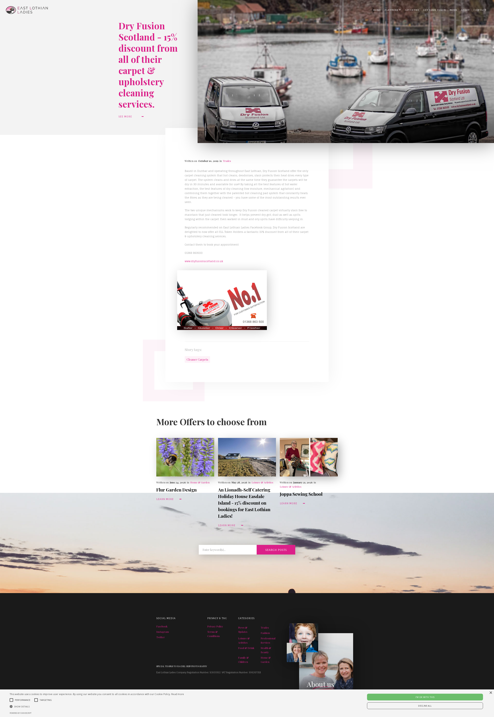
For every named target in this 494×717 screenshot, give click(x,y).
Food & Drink (246, 648)
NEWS (453, 9)
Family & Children (243, 659)
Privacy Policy (215, 626)
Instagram (162, 631)
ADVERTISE (412, 9)
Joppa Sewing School (301, 494)
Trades (227, 160)
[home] (24, 9)
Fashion (265, 633)
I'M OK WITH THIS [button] (424, 697)
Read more (177, 694)
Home (377, 9)
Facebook (161, 626)
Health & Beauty (266, 650)
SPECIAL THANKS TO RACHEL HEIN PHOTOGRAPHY (181, 666)
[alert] (247, 703)
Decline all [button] (425, 705)
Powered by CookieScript (20, 713)
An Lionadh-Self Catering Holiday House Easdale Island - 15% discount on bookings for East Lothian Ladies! (244, 503)
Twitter (160, 637)
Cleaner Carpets (197, 359)
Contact (480, 9)
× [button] (490, 692)
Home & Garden (200, 482)
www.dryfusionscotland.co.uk (204, 261)
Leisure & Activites (262, 482)
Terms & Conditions (213, 634)
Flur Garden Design (176, 490)
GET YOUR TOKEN (434, 9)
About (465, 9)
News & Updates (242, 629)
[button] (393, 10)
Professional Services (268, 640)
